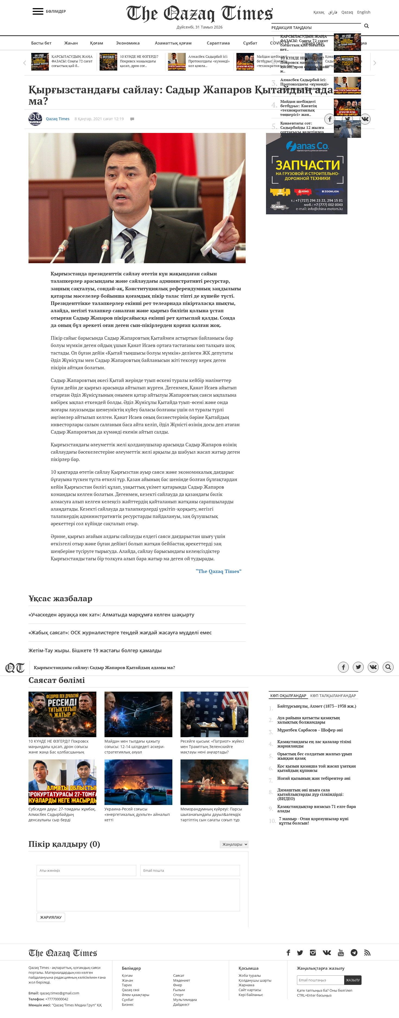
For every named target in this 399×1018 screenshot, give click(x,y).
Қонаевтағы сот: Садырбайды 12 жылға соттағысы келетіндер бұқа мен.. (302, 129)
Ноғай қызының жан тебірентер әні (313, 778)
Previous (24, 63)
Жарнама (246, 985)
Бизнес (128, 1004)
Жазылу (353, 980)
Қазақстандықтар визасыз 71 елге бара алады (316, 808)
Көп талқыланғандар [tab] (333, 695)
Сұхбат (250, 43)
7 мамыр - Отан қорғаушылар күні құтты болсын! (314, 821)
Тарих (127, 985)
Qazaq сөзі (130, 990)
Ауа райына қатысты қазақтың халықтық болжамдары (308, 720)
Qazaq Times (57, 118)
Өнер (177, 985)
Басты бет (41, 43)
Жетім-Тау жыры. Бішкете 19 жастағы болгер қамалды (95, 650)
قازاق (332, 12)
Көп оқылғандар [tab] (288, 695)
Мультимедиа (185, 999)
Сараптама (218, 43)
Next (374, 63)
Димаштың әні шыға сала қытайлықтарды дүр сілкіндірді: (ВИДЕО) (310, 794)
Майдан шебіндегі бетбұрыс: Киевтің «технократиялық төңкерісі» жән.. (298, 108)
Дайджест (181, 1004)
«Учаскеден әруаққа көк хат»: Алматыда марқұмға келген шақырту (111, 614)
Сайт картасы (250, 990)
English (363, 12)
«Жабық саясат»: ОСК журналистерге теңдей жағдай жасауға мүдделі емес (120, 632)
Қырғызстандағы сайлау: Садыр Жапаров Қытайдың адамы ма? (104, 667)
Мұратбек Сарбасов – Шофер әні (310, 730)
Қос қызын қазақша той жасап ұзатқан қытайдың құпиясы (316, 768)
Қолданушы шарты (255, 980)
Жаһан (71, 43)
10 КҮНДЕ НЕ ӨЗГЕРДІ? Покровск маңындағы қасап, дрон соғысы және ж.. (304, 64)
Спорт (178, 994)
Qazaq (347, 12)
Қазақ (319, 12)
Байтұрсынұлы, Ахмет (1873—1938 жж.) (316, 706)
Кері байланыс (251, 994)
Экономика (128, 43)
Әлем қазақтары (135, 994)
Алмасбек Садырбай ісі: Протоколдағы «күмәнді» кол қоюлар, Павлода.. (304, 84)
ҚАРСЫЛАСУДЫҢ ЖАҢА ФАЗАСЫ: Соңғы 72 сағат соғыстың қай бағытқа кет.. (304, 43)
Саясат (178, 975)
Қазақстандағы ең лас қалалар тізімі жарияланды (314, 744)
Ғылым (179, 990)
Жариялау (51, 917)
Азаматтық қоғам (173, 43)
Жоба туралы (250, 975)
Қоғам (96, 43)
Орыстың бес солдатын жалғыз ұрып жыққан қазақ (314, 756)
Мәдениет (181, 980)
